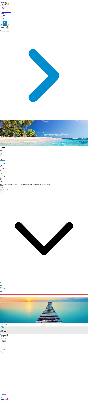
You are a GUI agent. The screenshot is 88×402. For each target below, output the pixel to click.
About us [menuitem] (3, 17)
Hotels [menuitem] (7, 12)
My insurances (3, 345)
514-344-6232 (1, 158)
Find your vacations (4, 340)
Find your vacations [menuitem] (4, 6)
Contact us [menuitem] (3, 19)
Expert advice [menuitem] (4, 12)
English (2, 352)
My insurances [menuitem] (3, 15)
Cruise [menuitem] (2, 12)
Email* (1, 188)
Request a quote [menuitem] (3, 7)
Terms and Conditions (4, 394)
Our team (3, 348)
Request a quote (4, 338)
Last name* (1, 187)
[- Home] (5, 4)
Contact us (1, 338)
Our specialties (3, 349)
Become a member (2, 333)
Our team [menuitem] (3, 18)
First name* (1, 186)
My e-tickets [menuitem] (3, 14)
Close (1, 291)
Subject (1, 190)
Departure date (1, 191)
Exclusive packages (4, 341)
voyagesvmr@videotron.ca (6, 31)
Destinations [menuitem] (9, 12)
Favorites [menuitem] (3, 8)
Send (1, 285)
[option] (45, 352)
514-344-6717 (1, 0)
